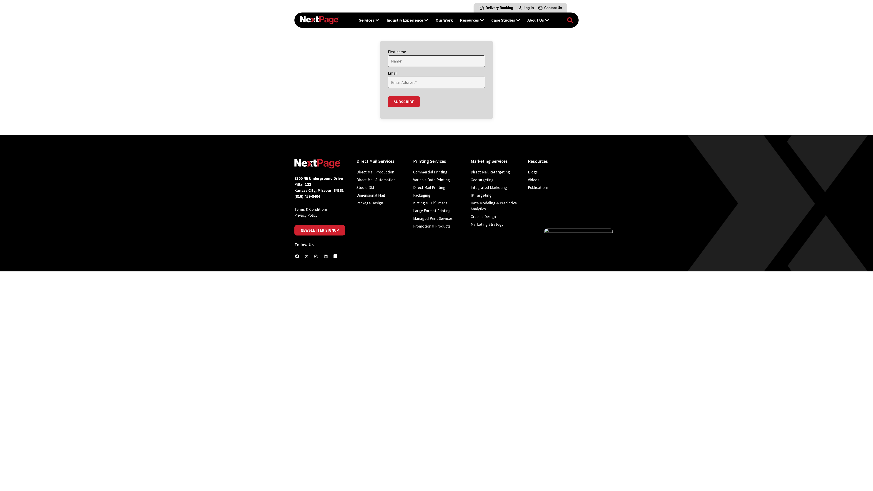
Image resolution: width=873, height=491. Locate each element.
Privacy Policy (305, 215)
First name (397, 51)
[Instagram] (316, 256)
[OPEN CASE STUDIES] (518, 20)
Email (392, 73)
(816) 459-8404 (307, 196)
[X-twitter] (306, 256)
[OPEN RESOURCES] (482, 20)
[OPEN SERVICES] (377, 20)
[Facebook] (297, 256)
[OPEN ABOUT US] (547, 20)
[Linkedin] (326, 256)
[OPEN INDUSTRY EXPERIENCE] (426, 20)
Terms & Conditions (311, 209)
